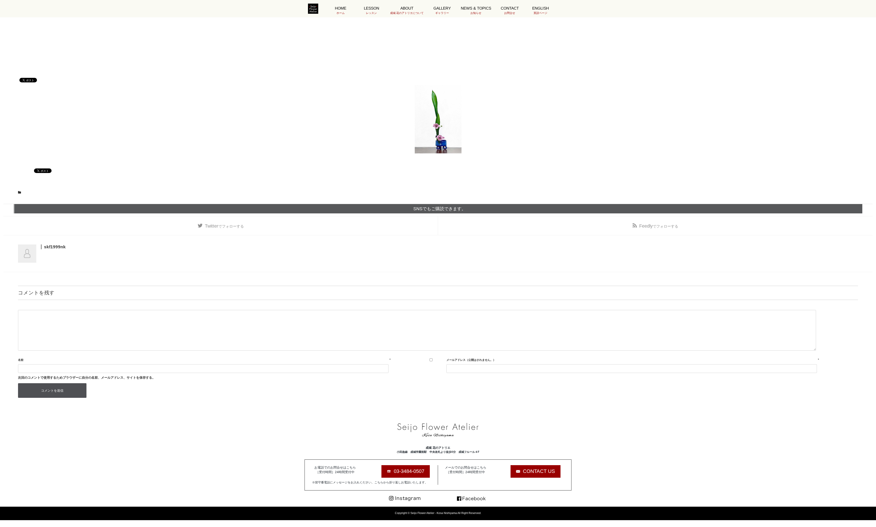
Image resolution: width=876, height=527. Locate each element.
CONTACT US (539, 471)
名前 (20, 360)
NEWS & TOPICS (476, 10)
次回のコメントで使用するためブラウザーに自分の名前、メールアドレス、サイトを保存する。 (86, 377)
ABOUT (407, 10)
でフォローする (224, 225)
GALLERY (442, 10)
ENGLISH (540, 10)
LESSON (371, 10)
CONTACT (510, 10)
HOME (340, 10)
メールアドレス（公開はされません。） (471, 360)
